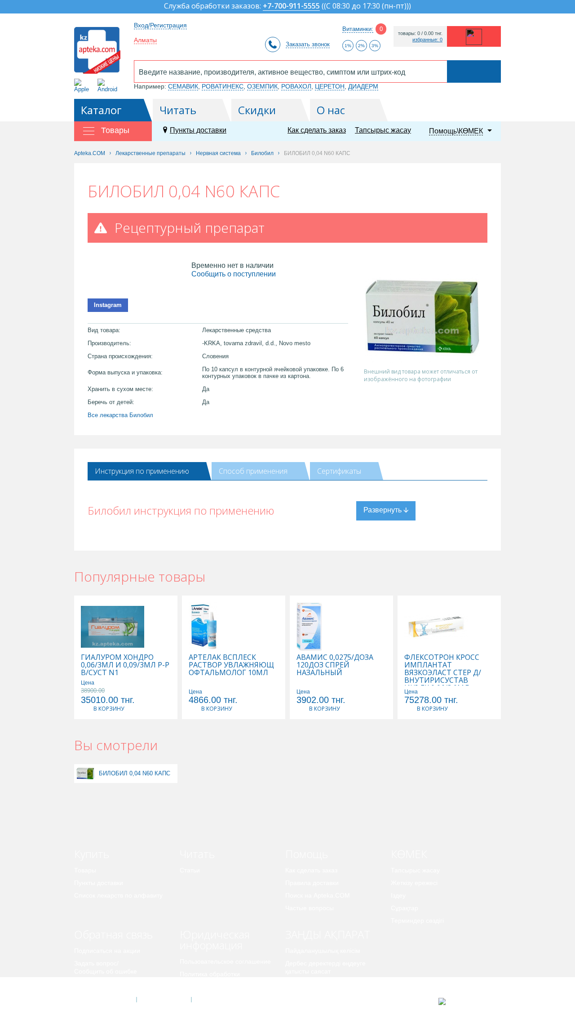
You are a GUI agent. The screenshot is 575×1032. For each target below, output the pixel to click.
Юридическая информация (215, 939)
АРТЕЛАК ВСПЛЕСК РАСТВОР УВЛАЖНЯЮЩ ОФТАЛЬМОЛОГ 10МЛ (231, 665)
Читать (177, 109)
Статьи (190, 870)
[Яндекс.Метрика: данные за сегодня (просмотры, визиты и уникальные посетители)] (464, 1001)
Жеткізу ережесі (414, 882)
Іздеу (398, 895)
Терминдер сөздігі (417, 920)
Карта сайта (218, 999)
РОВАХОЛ (296, 86)
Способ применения (253, 471)
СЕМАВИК (183, 86)
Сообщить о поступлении (233, 274)
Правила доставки (312, 882)
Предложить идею (101, 984)
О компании (163, 999)
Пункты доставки (198, 130)
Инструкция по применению (142, 471)
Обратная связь (113, 934)
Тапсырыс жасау (383, 130)
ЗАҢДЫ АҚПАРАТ (327, 934)
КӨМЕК (409, 853)
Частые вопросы (309, 908)
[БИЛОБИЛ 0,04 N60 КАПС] (85, 773)
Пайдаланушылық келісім (322, 950)
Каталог (101, 109)
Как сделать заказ (317, 130)
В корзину (108, 708)
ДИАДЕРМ (363, 86)
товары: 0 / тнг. (420, 33)
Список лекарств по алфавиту (118, 895)
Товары (85, 870)
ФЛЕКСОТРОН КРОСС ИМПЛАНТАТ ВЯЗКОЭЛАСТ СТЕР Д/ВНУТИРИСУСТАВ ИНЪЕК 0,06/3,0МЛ (442, 673)
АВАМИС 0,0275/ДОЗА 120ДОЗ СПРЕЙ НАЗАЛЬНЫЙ (334, 665)
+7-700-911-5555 (291, 6)
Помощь (306, 853)
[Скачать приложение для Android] (108, 86)
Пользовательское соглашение (225, 961)
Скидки (257, 109)
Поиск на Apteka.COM (317, 895)
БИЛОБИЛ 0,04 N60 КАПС (134, 773)
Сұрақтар (404, 908)
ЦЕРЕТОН (330, 86)
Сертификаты (339, 471)
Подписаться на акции (107, 950)
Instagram (108, 305)
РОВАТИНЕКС (222, 86)
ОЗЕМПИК (262, 86)
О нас (331, 109)
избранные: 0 (427, 39)
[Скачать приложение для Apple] (83, 86)
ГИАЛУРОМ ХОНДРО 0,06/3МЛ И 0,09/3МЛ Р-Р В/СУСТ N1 (125, 665)
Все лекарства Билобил (120, 415)
